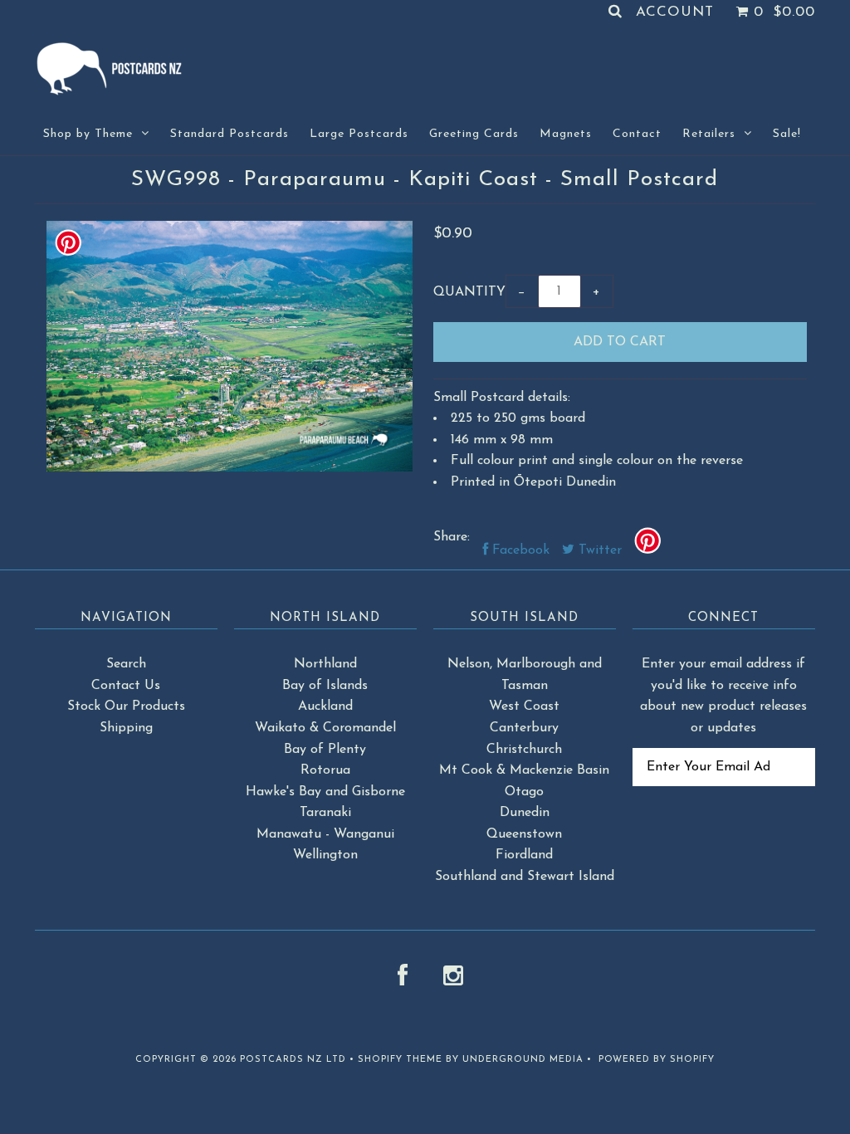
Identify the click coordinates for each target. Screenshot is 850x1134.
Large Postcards (359, 134)
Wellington (325, 855)
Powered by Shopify (656, 1059)
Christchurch (524, 749)
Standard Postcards (229, 134)
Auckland (325, 706)
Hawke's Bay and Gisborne (325, 792)
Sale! (787, 134)
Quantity (469, 292)
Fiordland (524, 855)
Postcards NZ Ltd (293, 1059)
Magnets (566, 134)
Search (126, 664)
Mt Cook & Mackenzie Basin (524, 770)
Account (675, 12)
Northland (325, 664)
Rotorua (325, 770)
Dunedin (525, 812)
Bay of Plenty (325, 749)
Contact (637, 134)
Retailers (708, 134)
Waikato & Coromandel (325, 728)
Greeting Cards (474, 134)
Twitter (598, 550)
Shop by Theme (88, 134)
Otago (524, 792)
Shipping (126, 728)
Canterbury (524, 728)
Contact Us (125, 685)
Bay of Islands (325, 685)
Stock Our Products (126, 706)
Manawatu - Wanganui (325, 834)
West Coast (524, 706)
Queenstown (524, 834)
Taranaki (325, 812)
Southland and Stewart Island (524, 876)
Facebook (519, 550)
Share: (451, 537)
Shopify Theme (400, 1059)
